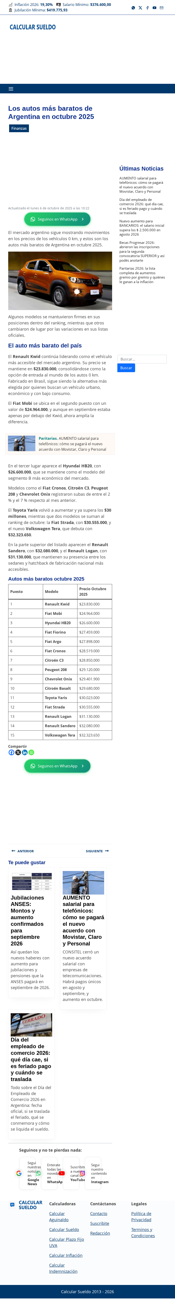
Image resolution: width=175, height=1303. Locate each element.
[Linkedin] (25, 752)
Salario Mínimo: (87, 4)
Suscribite (99, 1223)
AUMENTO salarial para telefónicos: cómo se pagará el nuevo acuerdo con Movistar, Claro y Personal (72, 444)
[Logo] (33, 26)
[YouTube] (154, 7)
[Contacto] (161, 7)
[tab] (11, 89)
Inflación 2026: (34, 4)
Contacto (98, 1213)
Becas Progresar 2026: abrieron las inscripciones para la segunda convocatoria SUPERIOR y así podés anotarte (142, 251)
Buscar (126, 367)
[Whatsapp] (31, 752)
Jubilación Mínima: (41, 10)
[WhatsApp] (133, 7)
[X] (140, 7)
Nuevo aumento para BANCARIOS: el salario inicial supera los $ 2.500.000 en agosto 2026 (141, 228)
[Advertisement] (119, 49)
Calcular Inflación (65, 1255)
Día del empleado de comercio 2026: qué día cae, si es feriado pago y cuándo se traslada (31, 1059)
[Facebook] (147, 7)
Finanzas (19, 128)
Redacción (100, 1233)
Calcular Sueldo (64, 1229)
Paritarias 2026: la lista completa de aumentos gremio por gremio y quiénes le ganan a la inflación (142, 275)
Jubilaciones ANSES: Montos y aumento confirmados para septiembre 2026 (27, 921)
